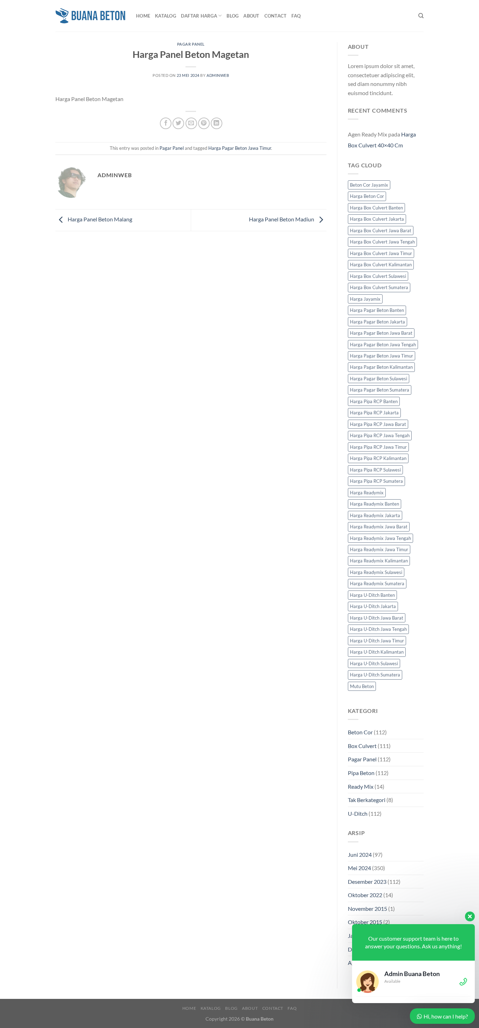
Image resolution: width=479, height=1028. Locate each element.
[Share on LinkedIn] (216, 123)
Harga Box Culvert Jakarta (377, 219)
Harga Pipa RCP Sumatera (376, 481)
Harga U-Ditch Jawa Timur (377, 640)
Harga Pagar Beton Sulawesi (378, 378)
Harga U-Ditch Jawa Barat (376, 618)
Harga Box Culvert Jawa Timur (381, 253)
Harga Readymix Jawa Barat (378, 526)
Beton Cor (360, 732)
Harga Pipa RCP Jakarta (374, 412)
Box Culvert (362, 745)
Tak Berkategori (366, 799)
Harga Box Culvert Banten (376, 208)
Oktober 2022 (365, 895)
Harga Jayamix (365, 299)
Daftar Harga (199, 16)
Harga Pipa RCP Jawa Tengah (380, 435)
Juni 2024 (360, 854)
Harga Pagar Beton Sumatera (379, 390)
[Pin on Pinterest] (204, 123)
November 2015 (367, 908)
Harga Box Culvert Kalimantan (381, 264)
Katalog (165, 16)
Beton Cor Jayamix (369, 185)
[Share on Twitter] (178, 123)
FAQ (296, 16)
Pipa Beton (361, 772)
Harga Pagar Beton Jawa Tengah (383, 344)
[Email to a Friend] (191, 123)
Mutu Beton (362, 686)
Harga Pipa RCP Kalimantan (378, 458)
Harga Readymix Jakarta (375, 515)
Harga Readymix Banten (374, 504)
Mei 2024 (359, 868)
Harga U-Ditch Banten (372, 595)
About (251, 16)
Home (143, 16)
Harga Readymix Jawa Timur (379, 549)
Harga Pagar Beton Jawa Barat (381, 333)
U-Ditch (357, 813)
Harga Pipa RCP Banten (374, 401)
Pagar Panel (191, 44)
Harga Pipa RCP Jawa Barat (378, 424)
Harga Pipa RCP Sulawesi (375, 470)
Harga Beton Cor (367, 196)
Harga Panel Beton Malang (99, 219)
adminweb (218, 75)
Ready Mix (360, 786)
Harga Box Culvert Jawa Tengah (382, 242)
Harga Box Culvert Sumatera (379, 287)
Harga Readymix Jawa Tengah (380, 538)
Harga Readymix (367, 492)
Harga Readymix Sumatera (377, 583)
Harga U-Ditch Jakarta (373, 606)
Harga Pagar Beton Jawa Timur (239, 148)
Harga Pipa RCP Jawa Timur (378, 447)
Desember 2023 (367, 881)
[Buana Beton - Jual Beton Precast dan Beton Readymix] (90, 16)
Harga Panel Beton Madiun (282, 219)
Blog (232, 16)
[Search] (421, 15)
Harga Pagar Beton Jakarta (377, 322)
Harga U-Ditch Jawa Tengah (378, 629)
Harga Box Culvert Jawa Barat (380, 230)
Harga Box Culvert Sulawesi (378, 276)
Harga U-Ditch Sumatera (375, 674)
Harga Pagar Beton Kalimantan (381, 367)
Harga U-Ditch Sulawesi (374, 663)
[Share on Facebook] (165, 123)
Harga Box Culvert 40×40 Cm (382, 140)
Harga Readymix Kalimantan (379, 560)
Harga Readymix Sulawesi (376, 572)
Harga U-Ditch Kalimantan (377, 652)
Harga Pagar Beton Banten (377, 310)
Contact (275, 16)
